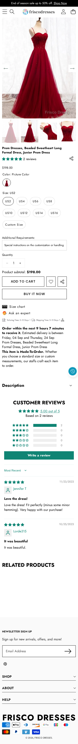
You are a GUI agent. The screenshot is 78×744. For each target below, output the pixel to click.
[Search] (12, 11)
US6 (35, 201)
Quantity (7, 255)
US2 (8, 201)
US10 (8, 213)
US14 (39, 213)
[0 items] (73, 11)
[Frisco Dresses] (38, 11)
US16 (54, 213)
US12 (24, 213)
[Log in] (63, 11)
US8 (49, 201)
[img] (14, 482)
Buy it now (34, 294)
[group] (10, 131)
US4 (22, 201)
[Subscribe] (68, 651)
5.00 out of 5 (50, 411)
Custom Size (14, 224)
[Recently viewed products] (72, 371)
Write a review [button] (39, 455)
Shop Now (60, 3)
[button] (73, 381)
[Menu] (4, 11)
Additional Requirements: (18, 238)
